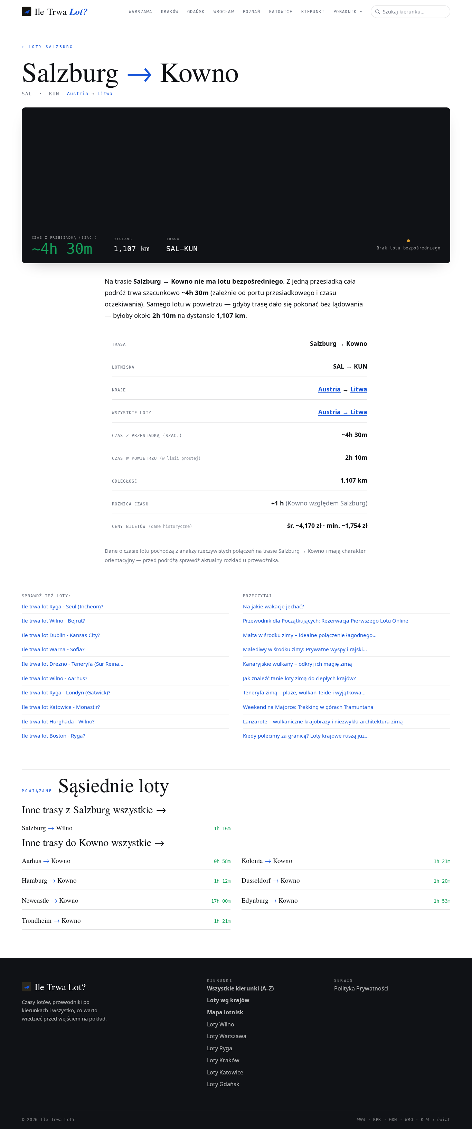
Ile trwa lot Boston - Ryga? (53, 735)
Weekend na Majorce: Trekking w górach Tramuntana (308, 706)
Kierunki (312, 11)
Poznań (252, 11)
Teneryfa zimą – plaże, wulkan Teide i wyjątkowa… (304, 692)
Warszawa (140, 11)
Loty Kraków (223, 1060)
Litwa (105, 93)
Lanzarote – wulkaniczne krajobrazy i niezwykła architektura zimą (323, 721)
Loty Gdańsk (223, 1084)
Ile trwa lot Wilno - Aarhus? (54, 678)
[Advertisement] (236, 166)
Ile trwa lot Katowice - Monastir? (61, 706)
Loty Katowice (225, 1072)
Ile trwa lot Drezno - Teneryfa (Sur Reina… (72, 663)
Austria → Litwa (342, 412)
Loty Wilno (220, 1024)
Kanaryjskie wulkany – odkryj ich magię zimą (297, 663)
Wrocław (224, 11)
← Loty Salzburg (47, 47)
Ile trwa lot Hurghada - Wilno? (58, 721)
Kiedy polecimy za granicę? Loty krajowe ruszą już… (306, 735)
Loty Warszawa (226, 1036)
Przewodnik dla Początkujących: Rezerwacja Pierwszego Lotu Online (325, 620)
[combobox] (410, 11)
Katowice (280, 11)
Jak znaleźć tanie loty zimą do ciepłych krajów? (299, 678)
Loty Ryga (219, 1048)
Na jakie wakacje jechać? (273, 606)
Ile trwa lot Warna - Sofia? (53, 649)
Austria (77, 93)
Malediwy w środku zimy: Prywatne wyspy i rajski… (305, 649)
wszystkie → (139, 809)
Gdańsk (196, 11)
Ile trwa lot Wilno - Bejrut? (53, 620)
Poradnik (347, 11)
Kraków (170, 11)
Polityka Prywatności (361, 988)
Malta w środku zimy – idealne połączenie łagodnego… (310, 635)
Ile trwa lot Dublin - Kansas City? (61, 635)
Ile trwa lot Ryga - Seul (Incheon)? (62, 606)
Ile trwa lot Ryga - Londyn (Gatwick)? (66, 692)
